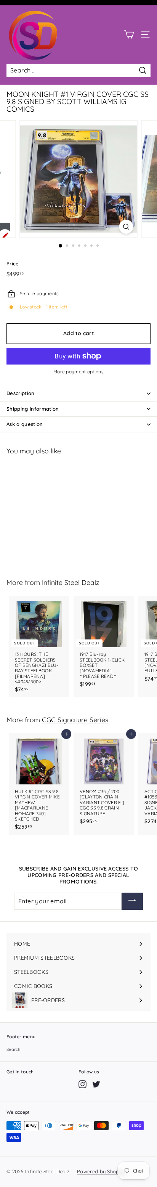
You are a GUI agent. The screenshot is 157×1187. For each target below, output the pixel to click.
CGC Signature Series (75, 719)
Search (13, 1049)
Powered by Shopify (101, 1171)
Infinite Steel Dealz (70, 582)
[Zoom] (126, 227)
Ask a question (24, 424)
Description (20, 393)
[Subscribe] (132, 901)
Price (12, 264)
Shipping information (32, 409)
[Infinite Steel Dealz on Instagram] (82, 1084)
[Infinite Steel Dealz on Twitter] (96, 1084)
